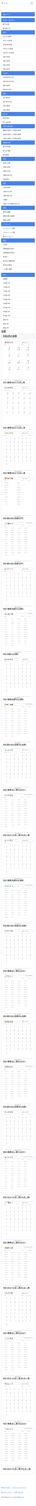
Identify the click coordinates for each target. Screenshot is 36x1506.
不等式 (5, 245)
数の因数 (6, 155)
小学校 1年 (6, 283)
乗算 (4, 94)
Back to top (5, 1488)
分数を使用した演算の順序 (12, 134)
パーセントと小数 (9, 232)
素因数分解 (6, 142)
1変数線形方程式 (8, 249)
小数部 (5, 200)
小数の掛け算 (7, 196)
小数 (4, 183)
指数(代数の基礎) (9, 216)
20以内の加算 (7, 45)
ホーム (4, 3)
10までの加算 (7, 41)
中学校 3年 (6, 316)
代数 (4, 240)
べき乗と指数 (7, 269)
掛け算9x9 (6, 98)
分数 (4, 159)
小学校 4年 (6, 295)
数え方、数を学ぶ (9, 20)
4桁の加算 (6, 65)
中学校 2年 (6, 312)
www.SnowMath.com (17, 1497)
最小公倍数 (6, 151)
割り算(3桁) (7, 122)
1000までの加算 (8, 53)
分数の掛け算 (7, 175)
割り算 (5, 114)
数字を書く (6, 24)
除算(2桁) (6, 118)
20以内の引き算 (8, 81)
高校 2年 (6, 324)
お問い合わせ (18, 1492)
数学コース (6, 14)
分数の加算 (6, 167)
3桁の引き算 (7, 89)
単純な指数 (6, 212)
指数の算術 (6, 220)
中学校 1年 (6, 307)
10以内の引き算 (8, 77)
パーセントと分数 (9, 228)
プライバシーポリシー (19, 1488)
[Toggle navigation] (32, 3)
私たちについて (6, 1492)
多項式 (5, 257)
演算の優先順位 (8, 126)
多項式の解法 (7, 265)
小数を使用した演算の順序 (12, 138)
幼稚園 (5, 279)
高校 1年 (5, 320)
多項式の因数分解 (9, 261)
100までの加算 (8, 49)
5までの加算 (7, 36)
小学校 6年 (6, 303)
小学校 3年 (6, 291)
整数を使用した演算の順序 (12, 130)
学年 (4, 275)
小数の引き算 (7, 191)
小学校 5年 (6, 299)
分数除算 (6, 179)
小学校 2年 (6, 287)
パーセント (6, 224)
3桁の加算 (6, 61)
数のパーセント (8, 236)
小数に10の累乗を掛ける (11, 204)
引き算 (5, 73)
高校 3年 (6, 328)
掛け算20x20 (7, 102)
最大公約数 (6, 147)
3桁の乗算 (6, 110)
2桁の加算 (6, 57)
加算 (4, 32)
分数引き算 (6, 171)
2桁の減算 (6, 85)
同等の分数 (6, 163)
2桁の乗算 (6, 106)
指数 (4, 208)
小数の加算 (6, 187)
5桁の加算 (6, 69)
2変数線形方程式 (8, 253)
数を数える (6, 28)
